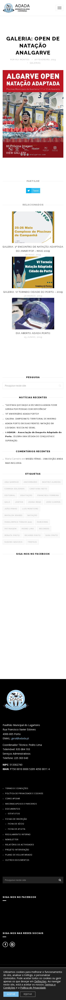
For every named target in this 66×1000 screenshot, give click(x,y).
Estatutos (14, 813)
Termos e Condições (16, 788)
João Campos (53, 502)
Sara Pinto (52, 535)
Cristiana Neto (38, 489)
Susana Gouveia (14, 542)
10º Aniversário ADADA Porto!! (22, 413)
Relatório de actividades (19, 844)
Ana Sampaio (12, 482)
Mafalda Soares (13, 515)
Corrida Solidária (15, 489)
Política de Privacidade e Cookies (24, 793)
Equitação (26, 495)
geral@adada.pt (20, 738)
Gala (7, 502)
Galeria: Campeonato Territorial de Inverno (30, 418)
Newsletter (11, 839)
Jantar (19, 502)
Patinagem (11, 529)
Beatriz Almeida (51, 482)
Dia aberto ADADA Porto (33, 333)
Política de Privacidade (33, 987)
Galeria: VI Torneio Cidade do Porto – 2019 (33, 292)
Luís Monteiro (30, 509)
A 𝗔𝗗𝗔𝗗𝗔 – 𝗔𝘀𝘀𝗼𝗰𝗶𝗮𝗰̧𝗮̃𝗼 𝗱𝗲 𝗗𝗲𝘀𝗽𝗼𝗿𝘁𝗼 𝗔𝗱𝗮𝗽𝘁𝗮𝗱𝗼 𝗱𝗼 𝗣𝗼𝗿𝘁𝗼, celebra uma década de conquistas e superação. (33, 436)
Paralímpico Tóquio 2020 (18, 522)
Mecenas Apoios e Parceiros (21, 803)
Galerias (35, 63)
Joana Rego (34, 502)
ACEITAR (11, 994)
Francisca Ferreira (48, 495)
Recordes (44, 529)
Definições (40, 981)
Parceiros (42, 522)
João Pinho (11, 509)
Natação (32, 515)
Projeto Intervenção (17, 849)
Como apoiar (12, 798)
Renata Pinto (12, 535)
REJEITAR (28, 994)
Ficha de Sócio (16, 823)
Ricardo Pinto (32, 535)
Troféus (32, 542)
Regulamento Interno (18, 834)
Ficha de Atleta (16, 829)
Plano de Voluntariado (18, 854)
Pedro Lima (28, 529)
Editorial (10, 495)
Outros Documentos (17, 860)
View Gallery (16, 153)
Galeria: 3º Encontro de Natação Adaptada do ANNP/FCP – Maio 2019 (33, 248)
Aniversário (30, 482)
